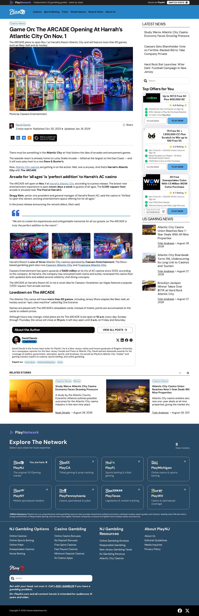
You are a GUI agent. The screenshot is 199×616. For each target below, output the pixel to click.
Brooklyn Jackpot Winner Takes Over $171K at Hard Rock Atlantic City (170, 288)
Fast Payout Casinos (66, 549)
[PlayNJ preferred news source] (45, 138)
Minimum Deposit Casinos (69, 553)
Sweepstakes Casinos (21, 549)
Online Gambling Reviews (114, 540)
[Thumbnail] (31, 396)
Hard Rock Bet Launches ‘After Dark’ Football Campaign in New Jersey (165, 68)
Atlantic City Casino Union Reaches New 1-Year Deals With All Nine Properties (173, 232)
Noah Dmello (62, 412)
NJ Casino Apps (63, 558)
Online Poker (16, 544)
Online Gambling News (46, 362)
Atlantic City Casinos (112, 558)
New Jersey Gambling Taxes (116, 549)
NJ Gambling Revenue (112, 554)
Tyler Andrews (166, 243)
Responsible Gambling (113, 545)
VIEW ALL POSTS (113, 329)
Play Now (177, 120)
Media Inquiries (153, 544)
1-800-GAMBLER (63, 586)
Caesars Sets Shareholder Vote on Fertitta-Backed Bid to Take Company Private (164, 50)
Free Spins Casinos (65, 544)
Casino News (17, 23)
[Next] (188, 373)
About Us (150, 536)
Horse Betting (17, 553)
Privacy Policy (153, 549)
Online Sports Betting (21, 540)
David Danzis (23, 124)
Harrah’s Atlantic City (62, 183)
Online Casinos (18, 536)
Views (60, 362)
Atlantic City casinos (27, 167)
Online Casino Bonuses (67, 536)
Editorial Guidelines (156, 540)
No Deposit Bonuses (66, 540)
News (77, 381)
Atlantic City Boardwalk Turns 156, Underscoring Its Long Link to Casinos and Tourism (173, 260)
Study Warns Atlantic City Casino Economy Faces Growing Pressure (166, 34)
